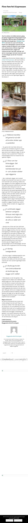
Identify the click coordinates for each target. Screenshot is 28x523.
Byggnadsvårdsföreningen (10, 12)
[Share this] (8, 353)
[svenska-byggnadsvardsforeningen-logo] (4, 2)
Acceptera (9, 520)
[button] (25, 1)
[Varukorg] (22, 1)
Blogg (20, 12)
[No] (26, 519)
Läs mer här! (18, 520)
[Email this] (4, 353)
